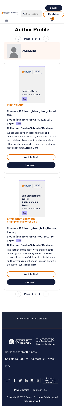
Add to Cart (31, 157)
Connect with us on (32, 318)
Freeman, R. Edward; (19, 111)
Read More (32, 147)
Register (53, 14)
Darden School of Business (21, 352)
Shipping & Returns (16, 358)
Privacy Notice (21, 390)
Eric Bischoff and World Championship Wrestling (22, 220)
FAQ (7, 365)
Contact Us (38, 358)
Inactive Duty (15, 104)
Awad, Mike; (39, 228)
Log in (53, 8)
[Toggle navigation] (6, 21)
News (51, 358)
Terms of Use (40, 390)
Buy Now (30, 165)
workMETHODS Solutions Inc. (50, 381)
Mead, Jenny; (40, 111)
